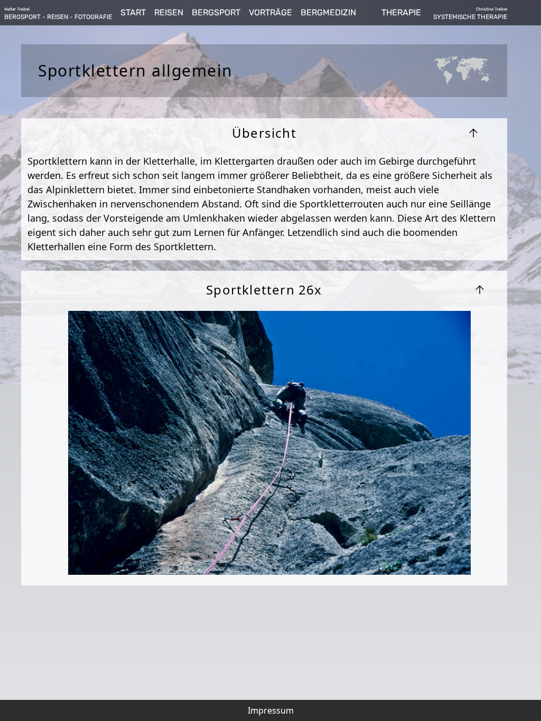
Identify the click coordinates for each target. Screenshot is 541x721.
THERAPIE (401, 12)
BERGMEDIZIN (328, 12)
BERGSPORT (216, 12)
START (133, 12)
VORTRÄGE (270, 12)
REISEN (168, 12)
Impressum (271, 710)
